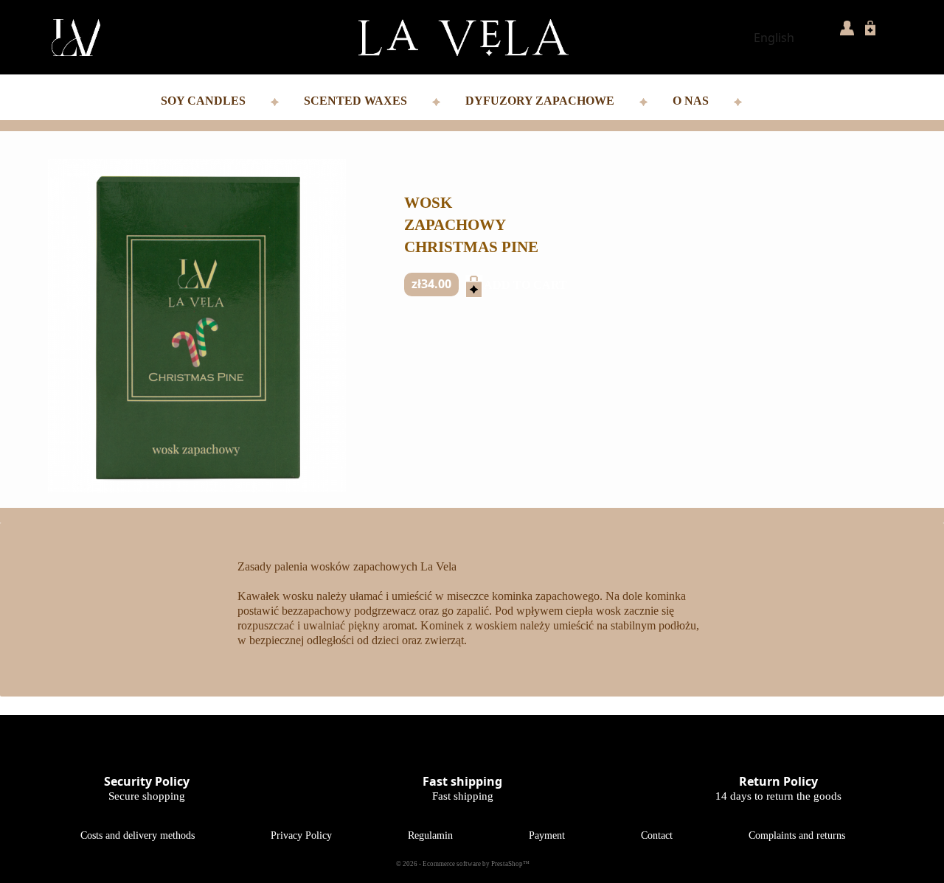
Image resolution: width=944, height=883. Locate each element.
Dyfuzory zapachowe (541, 100)
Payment (547, 835)
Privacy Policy (301, 835)
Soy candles (205, 100)
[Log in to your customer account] (847, 27)
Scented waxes (357, 100)
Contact (657, 835)
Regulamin (430, 835)
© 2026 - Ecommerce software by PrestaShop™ (463, 864)
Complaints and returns (797, 835)
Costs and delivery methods (137, 835)
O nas (692, 100)
